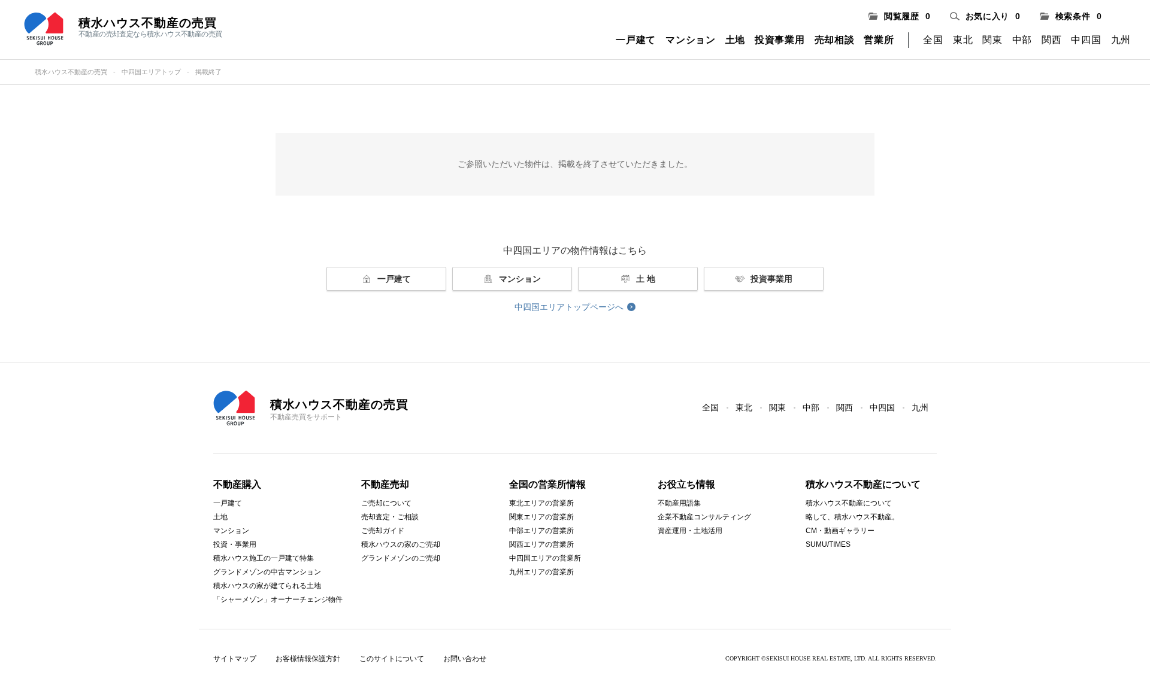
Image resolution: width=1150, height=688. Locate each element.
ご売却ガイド (382, 530)
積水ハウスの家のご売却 (400, 544)
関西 (1051, 40)
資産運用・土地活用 (690, 530)
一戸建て (636, 40)
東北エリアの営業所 (541, 503)
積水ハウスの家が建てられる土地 (267, 586)
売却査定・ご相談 (390, 517)
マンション (690, 40)
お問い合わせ (464, 658)
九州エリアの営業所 (541, 572)
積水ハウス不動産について (849, 503)
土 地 (645, 279)
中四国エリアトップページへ (569, 307)
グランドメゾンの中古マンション (267, 572)
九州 (1121, 40)
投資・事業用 (234, 544)
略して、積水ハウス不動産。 (852, 517)
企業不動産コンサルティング (704, 517)
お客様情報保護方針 (308, 658)
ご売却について (386, 503)
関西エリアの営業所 (541, 544)
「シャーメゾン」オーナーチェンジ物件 (278, 599)
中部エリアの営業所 (541, 530)
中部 (1022, 40)
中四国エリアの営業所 (545, 558)
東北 (963, 40)
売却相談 (835, 40)
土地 (735, 40)
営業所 (879, 40)
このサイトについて (391, 658)
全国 (933, 40)
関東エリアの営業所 (541, 517)
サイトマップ (234, 658)
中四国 (1086, 40)
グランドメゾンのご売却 (400, 558)
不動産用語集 (679, 503)
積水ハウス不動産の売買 (71, 71)
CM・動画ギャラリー (840, 530)
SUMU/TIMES (828, 544)
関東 (992, 40)
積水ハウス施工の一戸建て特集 (263, 558)
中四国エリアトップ (151, 71)
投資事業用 (780, 40)
